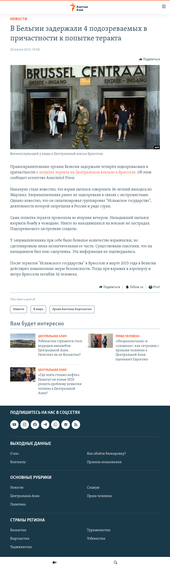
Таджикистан (21, 547)
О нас (14, 454)
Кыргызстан (19, 538)
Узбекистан (96, 538)
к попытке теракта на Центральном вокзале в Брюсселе (85, 173)
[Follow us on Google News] (65, 425)
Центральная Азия (52, 336)
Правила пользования (104, 462)
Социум (93, 488)
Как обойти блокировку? (106, 454)
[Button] (149, 59)
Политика (18, 505)
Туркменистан (98, 530)
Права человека (127, 336)
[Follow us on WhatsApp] (55, 425)
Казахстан (18, 530)
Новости (18, 19)
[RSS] (76, 425)
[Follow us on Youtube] (14, 425)
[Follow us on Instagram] (24, 425)
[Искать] (115, 562)
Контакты (18, 462)
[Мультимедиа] (54, 562)
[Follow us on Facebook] (35, 425)
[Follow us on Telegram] (45, 425)
